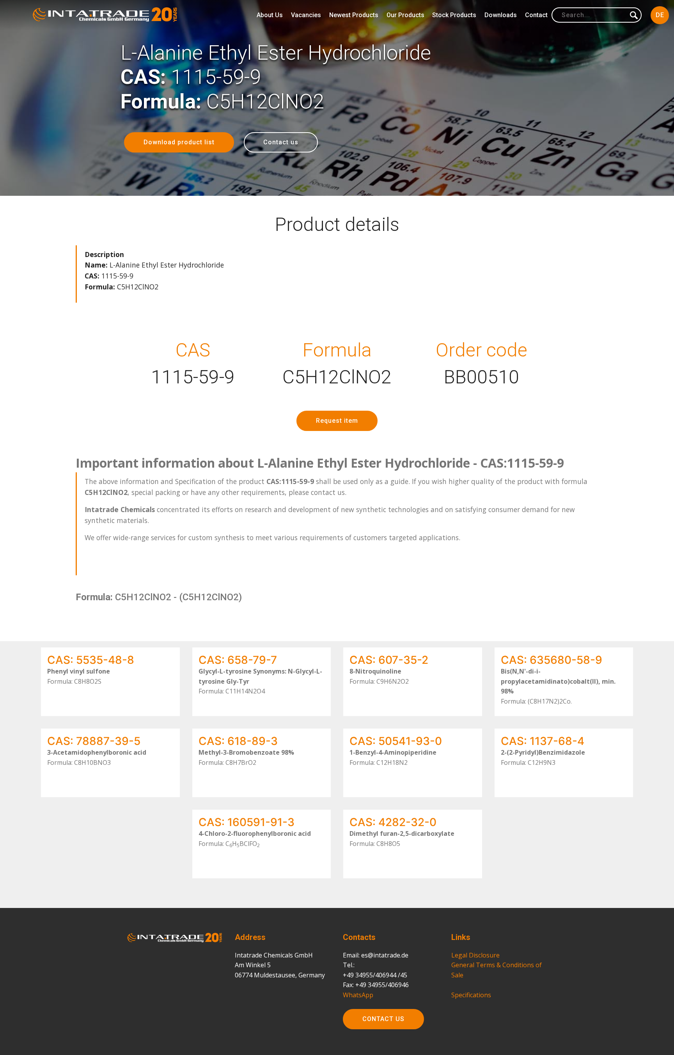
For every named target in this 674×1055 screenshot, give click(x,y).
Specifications (471, 995)
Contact (536, 15)
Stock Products (454, 15)
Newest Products (353, 15)
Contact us (280, 142)
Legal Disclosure (475, 955)
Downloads (500, 15)
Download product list (179, 142)
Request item (337, 420)
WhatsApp (358, 995)
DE (660, 15)
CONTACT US (383, 1019)
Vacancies (306, 15)
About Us (270, 15)
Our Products (405, 15)
